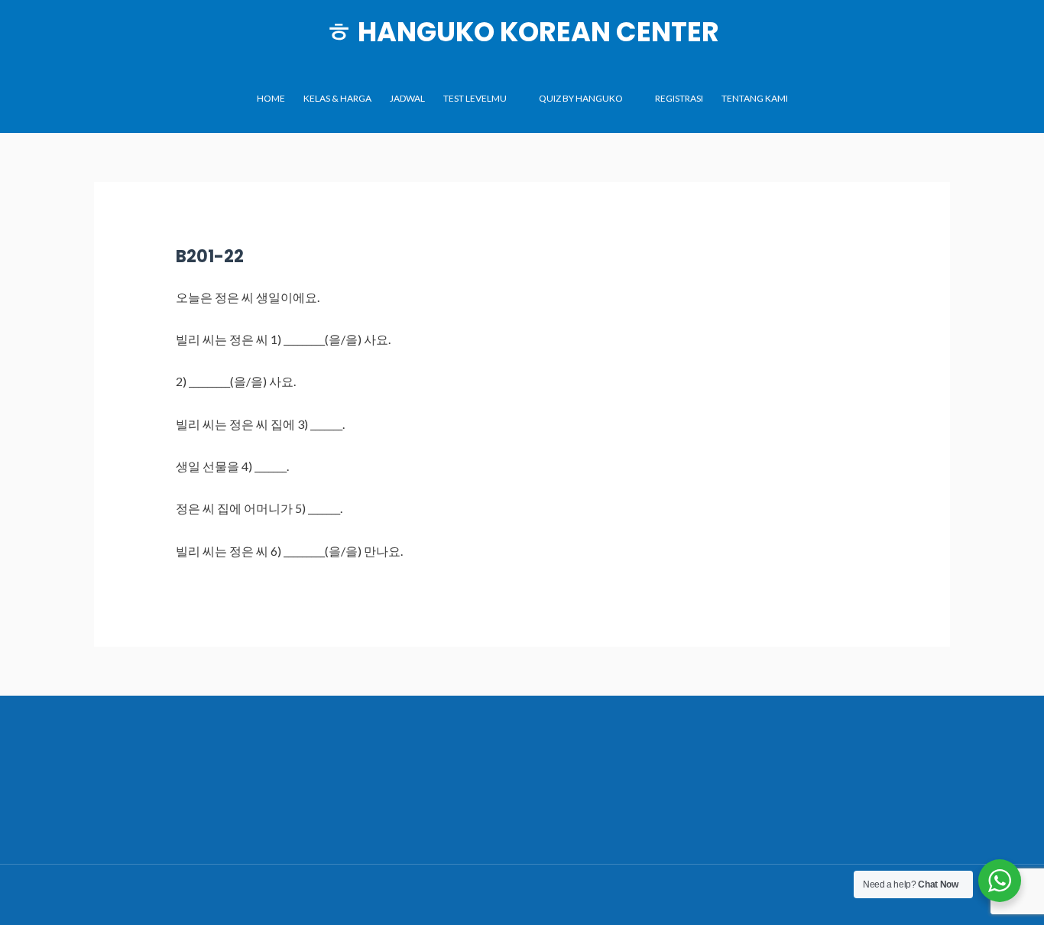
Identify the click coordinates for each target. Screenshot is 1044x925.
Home (271, 98)
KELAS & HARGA (337, 98)
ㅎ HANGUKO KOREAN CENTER (522, 31)
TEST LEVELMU (475, 98)
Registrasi (679, 98)
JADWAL (407, 98)
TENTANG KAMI (754, 98)
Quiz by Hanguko (581, 98)
